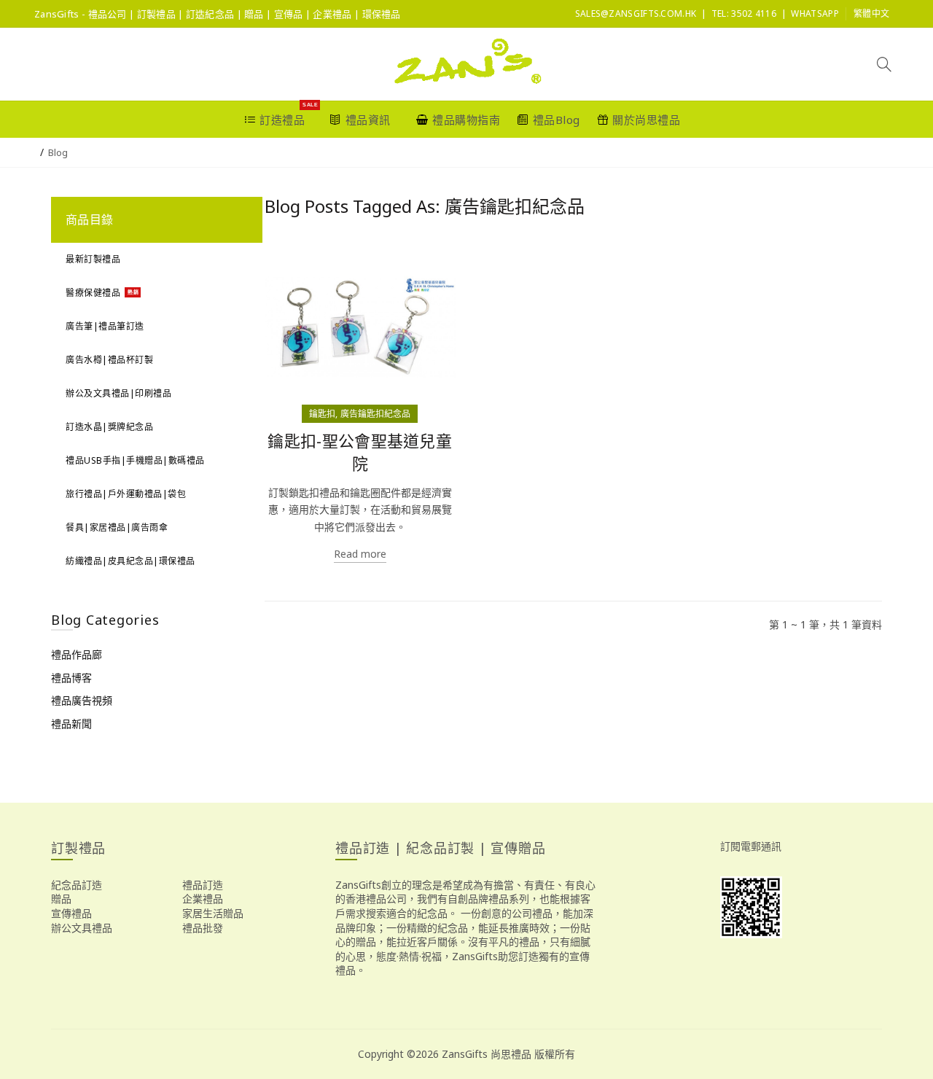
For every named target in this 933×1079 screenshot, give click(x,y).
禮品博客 (71, 678)
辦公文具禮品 (81, 928)
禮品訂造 (202, 885)
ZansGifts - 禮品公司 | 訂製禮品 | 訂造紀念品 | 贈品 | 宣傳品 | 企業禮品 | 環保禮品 (217, 13)
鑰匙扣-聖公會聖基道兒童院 (360, 452)
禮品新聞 (71, 724)
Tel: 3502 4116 (743, 13)
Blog (58, 152)
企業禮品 (202, 898)
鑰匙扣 (322, 414)
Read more (360, 554)
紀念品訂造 (76, 885)
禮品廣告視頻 (81, 700)
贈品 (61, 898)
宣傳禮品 (71, 913)
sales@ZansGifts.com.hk (636, 13)
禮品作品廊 (76, 654)
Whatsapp (814, 13)
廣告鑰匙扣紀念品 (375, 414)
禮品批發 (202, 928)
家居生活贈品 (212, 913)
